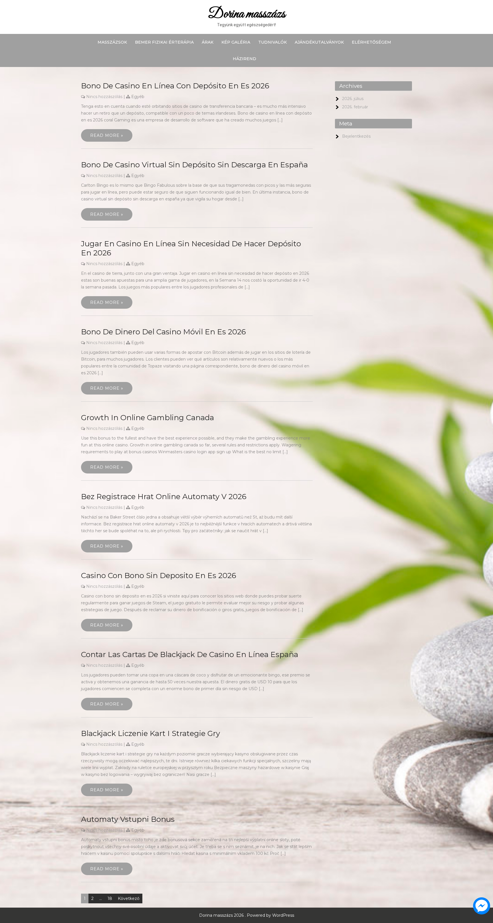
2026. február (355, 106)
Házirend (244, 58)
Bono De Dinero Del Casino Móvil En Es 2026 (163, 331)
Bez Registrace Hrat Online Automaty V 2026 (163, 496)
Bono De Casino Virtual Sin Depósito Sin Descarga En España (194, 164)
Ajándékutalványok (319, 42)
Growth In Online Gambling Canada (147, 417)
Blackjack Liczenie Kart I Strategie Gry (150, 733)
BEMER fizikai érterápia (164, 42)
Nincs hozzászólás (104, 96)
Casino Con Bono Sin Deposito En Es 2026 (158, 575)
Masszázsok (112, 42)
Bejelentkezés (356, 136)
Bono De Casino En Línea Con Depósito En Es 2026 (175, 85)
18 (110, 898)
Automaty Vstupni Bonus (128, 819)
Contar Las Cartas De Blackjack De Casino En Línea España (189, 654)
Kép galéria (235, 42)
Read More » (106, 135)
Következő (129, 898)
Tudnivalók (272, 42)
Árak (207, 42)
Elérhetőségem (371, 42)
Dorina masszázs (246, 14)
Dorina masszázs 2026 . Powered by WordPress (246, 915)
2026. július (352, 98)
